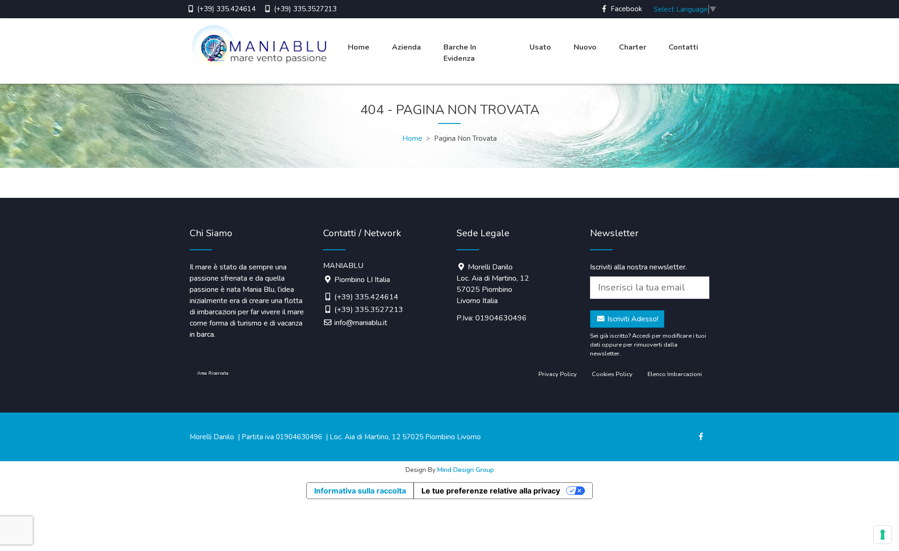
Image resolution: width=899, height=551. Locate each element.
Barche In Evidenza (459, 53)
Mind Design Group (465, 469)
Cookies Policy (612, 374)
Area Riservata (212, 373)
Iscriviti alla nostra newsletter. (638, 267)
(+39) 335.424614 (225, 9)
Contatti (683, 47)
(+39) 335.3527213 (304, 9)
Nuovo (585, 47)
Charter (632, 47)
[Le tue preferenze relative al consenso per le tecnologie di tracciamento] (883, 535)
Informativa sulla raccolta (360, 490)
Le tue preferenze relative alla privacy (490, 490)
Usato (540, 47)
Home (358, 47)
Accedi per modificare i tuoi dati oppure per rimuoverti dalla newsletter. (648, 345)
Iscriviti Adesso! (631, 319)
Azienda (406, 47)
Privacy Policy (557, 374)
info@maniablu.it (360, 323)
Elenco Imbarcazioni (675, 374)
